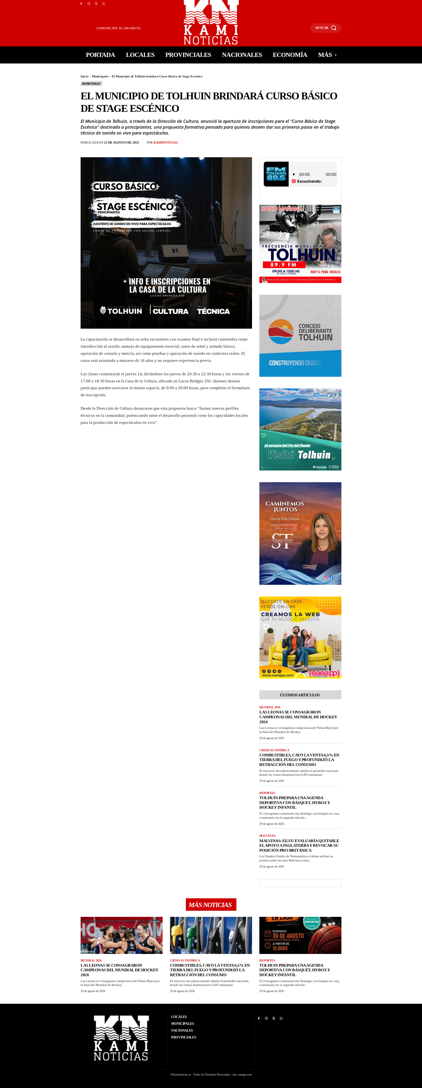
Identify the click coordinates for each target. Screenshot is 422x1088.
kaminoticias (166, 142)
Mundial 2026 (269, 707)
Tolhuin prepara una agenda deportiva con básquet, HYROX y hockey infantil (294, 802)
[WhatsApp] (103, 3)
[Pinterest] (213, 143)
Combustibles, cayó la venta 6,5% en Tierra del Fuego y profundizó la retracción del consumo (299, 760)
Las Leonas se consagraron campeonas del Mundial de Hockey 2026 (298, 717)
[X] (96, 3)
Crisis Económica (274, 750)
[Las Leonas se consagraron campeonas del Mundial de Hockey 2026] (122, 935)
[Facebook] (81, 3)
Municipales (100, 76)
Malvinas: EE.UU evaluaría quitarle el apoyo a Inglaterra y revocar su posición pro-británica (299, 845)
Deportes (267, 793)
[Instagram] (88, 3)
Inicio (85, 76)
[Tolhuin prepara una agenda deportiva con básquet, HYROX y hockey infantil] (300, 935)
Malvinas (267, 835)
